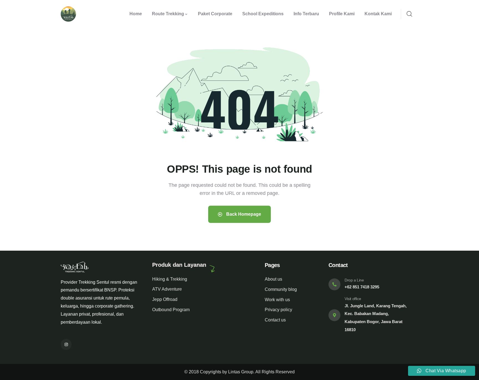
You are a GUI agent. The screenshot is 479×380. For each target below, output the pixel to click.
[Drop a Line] (334, 284)
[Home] (68, 14)
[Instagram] (66, 344)
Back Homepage (243, 214)
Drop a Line (354, 280)
